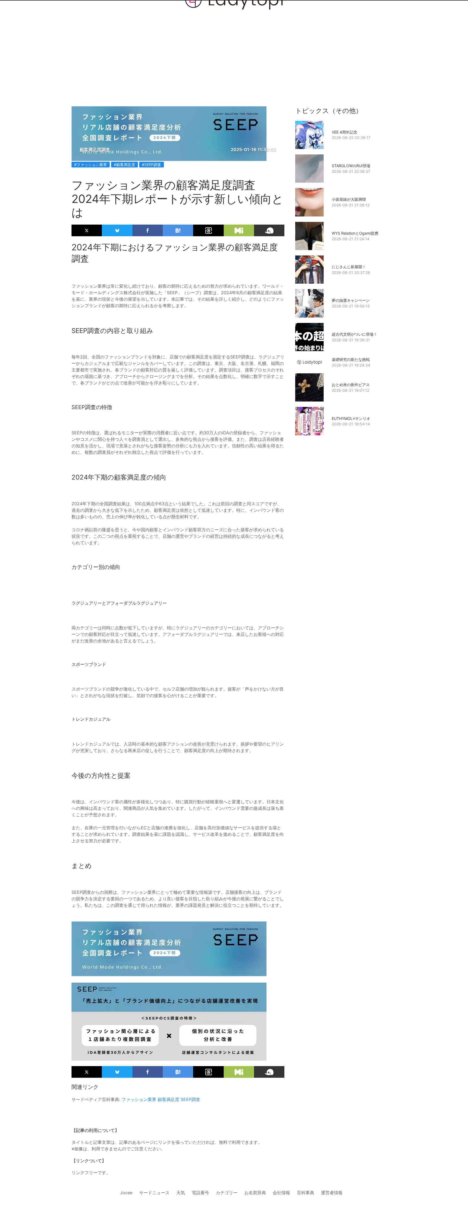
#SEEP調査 (151, 164)
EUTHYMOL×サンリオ (351, 418)
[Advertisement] (234, 44)
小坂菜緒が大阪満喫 (349, 199)
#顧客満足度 (124, 164)
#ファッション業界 (90, 164)
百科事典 (305, 1192)
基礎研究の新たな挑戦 (351, 359)
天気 (180, 1192)
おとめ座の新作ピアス (351, 384)
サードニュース (154, 1192)
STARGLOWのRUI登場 (351, 165)
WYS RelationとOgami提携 (355, 233)
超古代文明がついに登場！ (354, 334)
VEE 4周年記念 (344, 132)
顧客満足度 (168, 1099)
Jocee (126, 1192)
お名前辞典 (255, 1192)
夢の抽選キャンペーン (351, 300)
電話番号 (200, 1192)
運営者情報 (332, 1192)
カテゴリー (227, 1192)
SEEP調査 (190, 1099)
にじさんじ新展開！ (349, 266)
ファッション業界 (139, 1099)
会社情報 (281, 1192)
